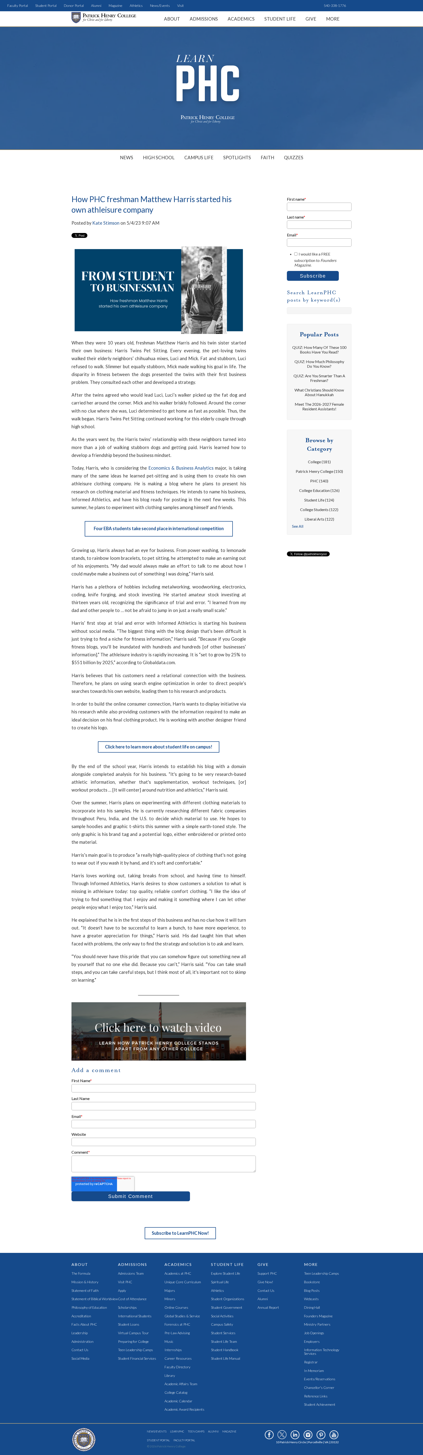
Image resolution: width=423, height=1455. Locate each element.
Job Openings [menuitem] (314, 1333)
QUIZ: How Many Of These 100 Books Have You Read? (319, 349)
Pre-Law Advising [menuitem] (177, 1333)
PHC (319, 480)
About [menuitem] (172, 19)
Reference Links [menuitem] (316, 1396)
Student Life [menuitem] (280, 19)
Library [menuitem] (169, 1376)
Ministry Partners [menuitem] (317, 1324)
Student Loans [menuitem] (128, 1324)
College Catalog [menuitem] (175, 1392)
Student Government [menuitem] (226, 1307)
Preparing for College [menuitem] (133, 1342)
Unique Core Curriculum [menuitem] (182, 1282)
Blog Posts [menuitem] (312, 1291)
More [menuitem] (333, 19)
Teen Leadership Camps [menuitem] (135, 1350)
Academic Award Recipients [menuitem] (184, 1409)
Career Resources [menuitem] (178, 1358)
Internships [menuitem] (173, 1350)
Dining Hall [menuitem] (312, 1307)
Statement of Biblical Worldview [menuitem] (94, 1299)
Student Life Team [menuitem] (224, 1342)
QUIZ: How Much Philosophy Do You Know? (319, 363)
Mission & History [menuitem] (84, 1282)
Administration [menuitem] (82, 1342)
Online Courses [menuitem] (176, 1307)
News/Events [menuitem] (160, 5)
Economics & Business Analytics (181, 468)
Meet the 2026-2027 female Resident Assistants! (319, 406)
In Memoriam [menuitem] (314, 1371)
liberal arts (319, 519)
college (319, 461)
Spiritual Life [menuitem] (220, 1282)
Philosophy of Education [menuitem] (89, 1307)
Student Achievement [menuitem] (319, 1404)
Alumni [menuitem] (96, 5)
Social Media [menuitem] (80, 1358)
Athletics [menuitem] (136, 5)
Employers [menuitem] (312, 1342)
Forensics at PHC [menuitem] (177, 1324)
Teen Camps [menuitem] (196, 1431)
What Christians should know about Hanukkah (319, 392)
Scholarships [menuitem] (127, 1307)
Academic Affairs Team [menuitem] (180, 1384)
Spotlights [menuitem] (237, 157)
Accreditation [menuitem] (81, 1316)
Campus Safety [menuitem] (222, 1324)
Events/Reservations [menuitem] (319, 1379)
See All (297, 526)
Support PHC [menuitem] (267, 1273)
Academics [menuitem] (241, 19)
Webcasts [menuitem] (311, 1299)
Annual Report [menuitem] (268, 1307)
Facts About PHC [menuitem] (84, 1324)
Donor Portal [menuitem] (74, 5)
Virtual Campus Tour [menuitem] (133, 1333)
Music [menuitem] (168, 1342)
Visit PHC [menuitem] (125, 1282)
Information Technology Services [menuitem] (321, 1351)
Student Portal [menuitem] (46, 5)
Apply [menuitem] (122, 1291)
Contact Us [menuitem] (79, 1350)
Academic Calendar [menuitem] (178, 1401)
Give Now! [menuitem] (265, 1282)
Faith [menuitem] (267, 157)
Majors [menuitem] (169, 1291)
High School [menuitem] (159, 157)
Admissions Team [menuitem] (131, 1273)
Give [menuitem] (311, 19)
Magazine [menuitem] (115, 5)
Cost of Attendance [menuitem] (132, 1299)
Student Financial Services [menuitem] (137, 1358)
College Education (319, 490)
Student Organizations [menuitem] (227, 1299)
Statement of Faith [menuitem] (85, 1291)
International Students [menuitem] (135, 1316)
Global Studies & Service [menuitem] (182, 1316)
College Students (319, 509)
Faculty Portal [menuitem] (17, 5)
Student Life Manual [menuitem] (225, 1358)
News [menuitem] (126, 157)
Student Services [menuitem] (223, 1333)
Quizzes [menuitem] (293, 157)
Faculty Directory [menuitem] (177, 1367)
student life (319, 500)
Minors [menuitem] (169, 1299)
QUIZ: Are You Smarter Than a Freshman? (319, 378)
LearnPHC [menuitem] (177, 1431)
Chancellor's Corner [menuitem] (319, 1388)
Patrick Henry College (319, 471)
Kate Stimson (105, 223)
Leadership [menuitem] (79, 1333)
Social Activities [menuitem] (222, 1316)
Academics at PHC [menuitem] (177, 1273)
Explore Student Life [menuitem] (225, 1273)
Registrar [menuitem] (311, 1362)
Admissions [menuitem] (204, 19)
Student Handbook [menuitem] (224, 1350)
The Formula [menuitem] (80, 1273)
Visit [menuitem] (180, 5)
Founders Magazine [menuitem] (318, 1316)
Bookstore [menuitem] (312, 1282)
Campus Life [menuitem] (198, 157)
